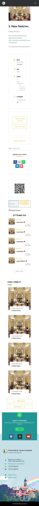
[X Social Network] (19, 162)
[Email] (21, 166)
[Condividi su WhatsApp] (23, 162)
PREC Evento (21, 401)
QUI (29, 46)
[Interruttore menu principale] (35, 3)
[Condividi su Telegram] (17, 166)
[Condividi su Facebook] (15, 162)
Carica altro (19, 271)
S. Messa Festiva (16, 310)
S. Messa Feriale (19, 222)
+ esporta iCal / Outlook (20, 126)
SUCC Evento (18, 407)
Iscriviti (20, 429)
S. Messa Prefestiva (20, 261)
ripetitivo (16, 148)
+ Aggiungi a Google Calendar (20, 119)
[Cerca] (24, 203)
